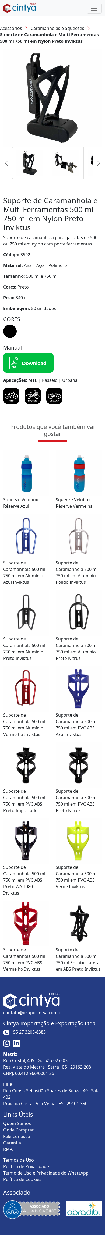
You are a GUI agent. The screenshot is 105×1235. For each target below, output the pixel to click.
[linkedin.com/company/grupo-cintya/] (16, 1043)
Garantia (12, 1143)
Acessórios (11, 28)
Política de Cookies (22, 1179)
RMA (8, 1149)
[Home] (19, 8)
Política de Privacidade (26, 1166)
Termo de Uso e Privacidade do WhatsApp (46, 1173)
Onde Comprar (18, 1130)
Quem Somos (17, 1123)
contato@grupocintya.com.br (33, 1013)
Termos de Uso (18, 1160)
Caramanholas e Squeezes (57, 28)
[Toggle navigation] (94, 8)
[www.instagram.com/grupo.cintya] (7, 1043)
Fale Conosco (16, 1136)
